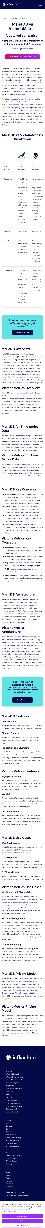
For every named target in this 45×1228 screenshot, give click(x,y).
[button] (40, 4)
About (8, 1172)
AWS (7, 1152)
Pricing (8, 1094)
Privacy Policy (11, 1211)
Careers (8, 1175)
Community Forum (12, 1143)
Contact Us (9, 1184)
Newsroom (9, 1181)
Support (8, 1129)
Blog (7, 1123)
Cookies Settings (22, 1225)
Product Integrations (13, 1155)
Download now (22, 700)
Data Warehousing (12, 1109)
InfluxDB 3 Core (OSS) (13, 1146)
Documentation (11, 1135)
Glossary (9, 1164)
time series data (14, 104)
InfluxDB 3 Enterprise (13, 1074)
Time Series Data (11, 1100)
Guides (8, 1120)
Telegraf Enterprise (12, 1083)
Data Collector (11, 1091)
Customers (9, 1126)
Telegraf (8, 1149)
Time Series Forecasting (14, 1106)
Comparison (7, 18)
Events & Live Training (13, 1138)
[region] (22, 1214)
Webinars (9, 1132)
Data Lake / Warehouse (14, 1088)
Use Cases (9, 1097)
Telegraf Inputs (11, 1158)
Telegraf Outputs (11, 1161)
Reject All (22, 1221)
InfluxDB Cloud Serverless (15, 1077)
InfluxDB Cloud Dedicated (15, 1080)
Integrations (10, 1086)
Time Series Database (13, 1103)
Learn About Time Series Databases (22, 56)
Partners (9, 1178)
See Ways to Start (22, 332)
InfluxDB (9, 1071)
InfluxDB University (12, 1140)
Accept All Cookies (22, 1216)
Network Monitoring (12, 1112)
